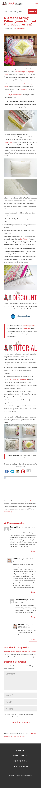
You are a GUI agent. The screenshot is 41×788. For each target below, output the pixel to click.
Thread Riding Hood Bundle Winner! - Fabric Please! (20, 651)
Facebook (20, 761)
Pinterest (20, 755)
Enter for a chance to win (14, 95)
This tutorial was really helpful (18, 379)
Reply (33, 551)
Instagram (20, 766)
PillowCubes (24, 89)
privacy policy (8, 512)
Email (20, 750)
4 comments (20, 28)
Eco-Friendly (24, 239)
